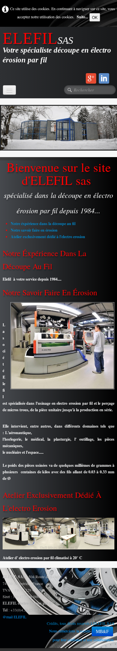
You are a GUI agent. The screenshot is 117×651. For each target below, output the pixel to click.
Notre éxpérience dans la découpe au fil (43, 223)
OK (95, 17)
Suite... (82, 17)
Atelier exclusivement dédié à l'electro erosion (48, 236)
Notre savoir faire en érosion (34, 230)
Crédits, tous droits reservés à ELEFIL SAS (80, 623)
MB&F (102, 631)
